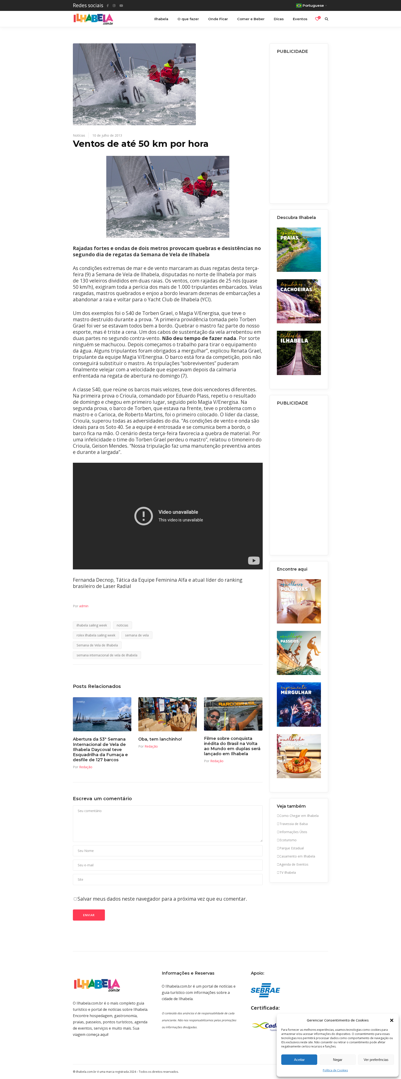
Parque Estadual (291, 848)
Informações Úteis (293, 832)
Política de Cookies (335, 1070)
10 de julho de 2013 (107, 135)
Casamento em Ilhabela (297, 856)
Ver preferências (376, 1060)
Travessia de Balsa (293, 824)
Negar (337, 1060)
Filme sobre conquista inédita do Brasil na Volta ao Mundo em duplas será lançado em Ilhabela (232, 746)
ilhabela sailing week (92, 625)
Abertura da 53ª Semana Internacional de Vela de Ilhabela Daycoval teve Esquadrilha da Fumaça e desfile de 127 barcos (100, 749)
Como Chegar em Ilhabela (299, 815)
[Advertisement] (299, 127)
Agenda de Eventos (293, 864)
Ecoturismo (288, 840)
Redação (85, 767)
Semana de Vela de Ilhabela (97, 645)
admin (83, 606)
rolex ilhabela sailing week (96, 635)
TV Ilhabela (287, 872)
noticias (122, 625)
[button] (391, 1020)
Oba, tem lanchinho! (160, 739)
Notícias (79, 135)
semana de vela (137, 635)
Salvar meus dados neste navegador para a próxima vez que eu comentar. (162, 899)
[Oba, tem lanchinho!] (167, 714)
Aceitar (299, 1060)
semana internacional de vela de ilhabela (107, 655)
